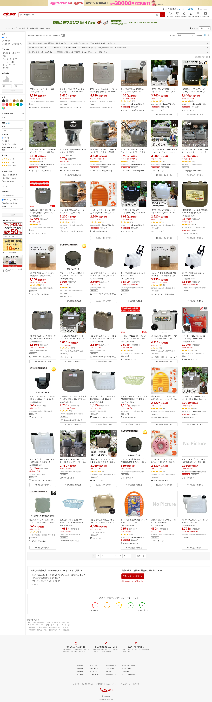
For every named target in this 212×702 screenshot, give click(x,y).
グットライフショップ (39, 234)
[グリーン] (17, 104)
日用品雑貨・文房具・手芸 (37, 627)
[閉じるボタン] (207, 43)
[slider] (2, 82)
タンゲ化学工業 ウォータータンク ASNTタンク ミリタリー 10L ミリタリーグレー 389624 (103, 338)
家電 (29, 622)
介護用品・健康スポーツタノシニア (165, 357)
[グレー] (7, 100)
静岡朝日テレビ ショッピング (41, 108)
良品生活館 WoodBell (100, 231)
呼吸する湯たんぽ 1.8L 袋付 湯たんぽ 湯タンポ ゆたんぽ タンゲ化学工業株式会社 (164, 399)
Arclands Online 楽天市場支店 (42, 357)
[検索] (162, 14)
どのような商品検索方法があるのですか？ (46, 578)
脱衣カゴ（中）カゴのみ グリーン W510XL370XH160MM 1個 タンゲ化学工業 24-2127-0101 (134, 399)
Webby (186, 291)
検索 (13, 91)
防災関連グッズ (54, 627)
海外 (8, 123)
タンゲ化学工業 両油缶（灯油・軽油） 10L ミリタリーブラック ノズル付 (42, 338)
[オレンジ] (10, 104)
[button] (203, 9)
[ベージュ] (17, 100)
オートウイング (158, 110)
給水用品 (66, 630)
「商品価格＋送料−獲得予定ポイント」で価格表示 (43, 35)
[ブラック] (3, 100)
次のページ (141, 556)
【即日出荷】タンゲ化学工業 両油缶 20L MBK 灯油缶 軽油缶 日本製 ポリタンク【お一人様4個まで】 (195, 212)
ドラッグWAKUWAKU (130, 543)
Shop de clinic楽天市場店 (70, 541)
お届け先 (5, 126)
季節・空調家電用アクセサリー (58, 622)
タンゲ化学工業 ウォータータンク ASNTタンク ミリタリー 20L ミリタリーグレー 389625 (103, 275)
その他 (65, 627)
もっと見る (34, 585)
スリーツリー (97, 538)
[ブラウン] (14, 100)
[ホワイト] (10, 100)
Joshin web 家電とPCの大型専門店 (104, 294)
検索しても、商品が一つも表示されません (46, 581)
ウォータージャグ (63, 625)
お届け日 (5, 134)
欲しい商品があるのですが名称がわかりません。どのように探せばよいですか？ (58, 575)
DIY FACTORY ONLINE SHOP (103, 417)
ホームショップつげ (190, 359)
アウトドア (50, 625)
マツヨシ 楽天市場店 (130, 417)
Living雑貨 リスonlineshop (193, 171)
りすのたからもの (68, 478)
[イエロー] (14, 104)
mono (125, 294)
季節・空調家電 (39, 622)
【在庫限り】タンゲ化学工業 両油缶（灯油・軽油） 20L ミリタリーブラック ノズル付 (73, 399)
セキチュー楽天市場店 (191, 234)
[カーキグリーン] (21, 100)
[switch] (21, 149)
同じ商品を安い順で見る (164, 114)
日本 (3, 117)
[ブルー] (21, 104)
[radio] (3, 37)
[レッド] (7, 104)
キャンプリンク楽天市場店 (71, 170)
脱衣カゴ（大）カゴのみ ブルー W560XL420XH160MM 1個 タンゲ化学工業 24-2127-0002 (72, 522)
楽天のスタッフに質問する (132, 576)
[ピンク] (3, 104)
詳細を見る (103, 52)
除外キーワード (7, 206)
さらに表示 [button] (6, 68)
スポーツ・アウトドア (35, 625)
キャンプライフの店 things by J (133, 110)
